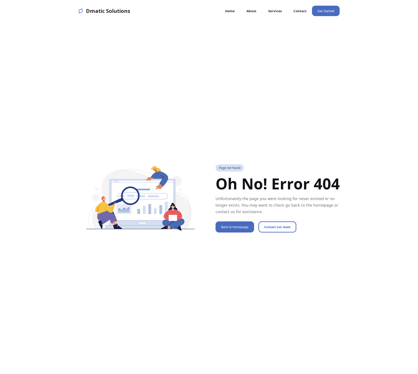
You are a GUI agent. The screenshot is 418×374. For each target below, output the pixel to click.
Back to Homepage (234, 227)
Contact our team (277, 227)
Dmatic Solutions (108, 10)
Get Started (325, 11)
